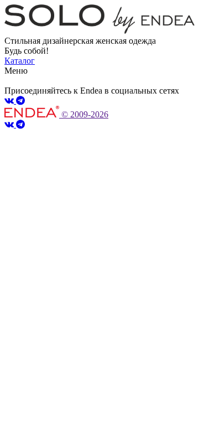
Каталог (19, 60)
